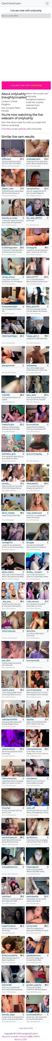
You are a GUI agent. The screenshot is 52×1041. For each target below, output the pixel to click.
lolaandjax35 (32, 867)
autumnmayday (34, 454)
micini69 (6, 395)
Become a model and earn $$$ (17, 1036)
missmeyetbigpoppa (9, 336)
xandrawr (6, 896)
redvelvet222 (8, 749)
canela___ (6, 483)
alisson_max (7, 188)
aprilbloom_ (32, 837)
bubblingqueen (9, 247)
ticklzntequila (8, 631)
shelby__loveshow (34, 572)
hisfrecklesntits (9, 778)
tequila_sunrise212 (9, 218)
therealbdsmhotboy (9, 867)
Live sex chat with (26, 85)
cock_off (30, 808)
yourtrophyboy (33, 690)
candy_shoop (8, 277)
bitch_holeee (8, 513)
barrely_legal (8, 1014)
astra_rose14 (8, 572)
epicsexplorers (33, 955)
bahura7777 (32, 277)
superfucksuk (9, 926)
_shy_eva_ (6, 601)
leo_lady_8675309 (34, 218)
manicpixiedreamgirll (34, 749)
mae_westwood (34, 513)
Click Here (6, 129)
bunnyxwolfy (32, 660)
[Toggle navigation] (47, 3)
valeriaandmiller (9, 719)
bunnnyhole (32, 424)
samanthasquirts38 (9, 837)
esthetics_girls (8, 454)
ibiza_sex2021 (32, 306)
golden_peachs (33, 985)
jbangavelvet (8, 365)
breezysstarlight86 (9, 306)
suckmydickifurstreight (34, 1014)
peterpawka (32, 896)
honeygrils (31, 247)
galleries (22, 129)
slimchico (30, 631)
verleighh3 (7, 542)
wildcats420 (32, 483)
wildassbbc (31, 365)
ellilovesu (6, 159)
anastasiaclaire (33, 159)
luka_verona (32, 601)
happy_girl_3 (32, 336)
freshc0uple (8, 424)
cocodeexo (31, 778)
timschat (6, 808)
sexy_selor (31, 395)
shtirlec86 (6, 985)
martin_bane (8, 690)
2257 (24, 1039)
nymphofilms (32, 188)
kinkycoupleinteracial (9, 955)
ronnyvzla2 (31, 926)
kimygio (30, 542)
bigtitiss (30, 719)
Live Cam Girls (26, 1028)
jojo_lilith (6, 660)
